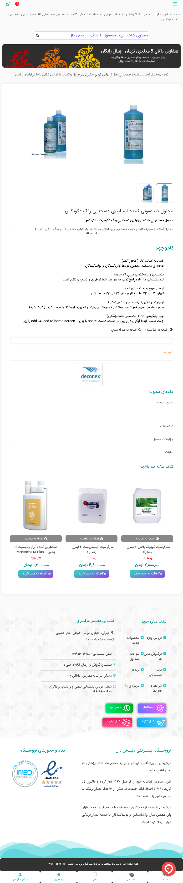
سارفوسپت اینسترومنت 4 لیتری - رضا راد (92, 550)
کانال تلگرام (148, 721)
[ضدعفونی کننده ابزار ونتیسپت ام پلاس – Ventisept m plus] (36, 505)
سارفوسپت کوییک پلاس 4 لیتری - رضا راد (147, 550)
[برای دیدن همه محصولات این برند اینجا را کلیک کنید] (91, 375)
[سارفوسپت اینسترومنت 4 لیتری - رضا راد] (91, 505)
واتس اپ (115, 707)
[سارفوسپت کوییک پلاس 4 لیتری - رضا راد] (147, 505)
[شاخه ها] (174, 4)
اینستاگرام (148, 707)
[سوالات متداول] (17, 4)
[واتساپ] (8, 4)
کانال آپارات (113, 721)
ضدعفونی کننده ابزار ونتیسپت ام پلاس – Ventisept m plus (36, 550)
